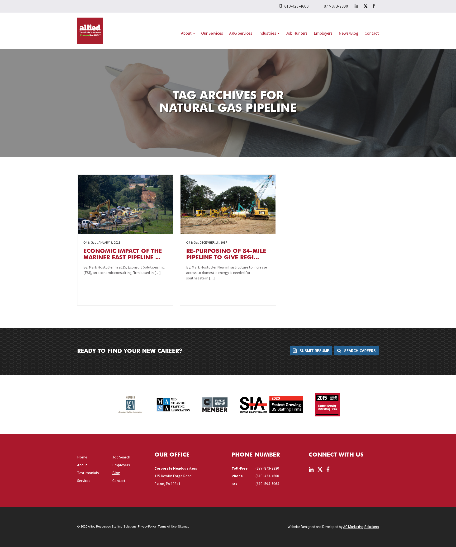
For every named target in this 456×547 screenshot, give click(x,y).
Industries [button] (267, 33)
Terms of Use (167, 526)
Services (83, 480)
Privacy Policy (147, 526)
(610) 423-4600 (267, 475)
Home (82, 457)
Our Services (212, 33)
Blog (116, 472)
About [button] (187, 33)
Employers (323, 33)
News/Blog (348, 33)
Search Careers (359, 350)
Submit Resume (314, 350)
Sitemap (184, 526)
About (82, 464)
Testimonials (88, 472)
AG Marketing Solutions (361, 527)
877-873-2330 (336, 6)
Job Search (121, 457)
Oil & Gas (89, 242)
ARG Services (240, 33)
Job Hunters (297, 33)
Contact (372, 33)
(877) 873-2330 (267, 468)
